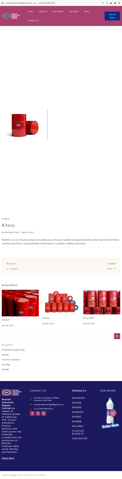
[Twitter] (107, 3)
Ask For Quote (112, 16)
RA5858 (111, 263)
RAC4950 (6, 364)
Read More (8, 457)
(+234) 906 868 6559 (46, 3)
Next (110, 268)
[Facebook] (103, 3)
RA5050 (76, 402)
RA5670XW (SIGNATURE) (13, 350)
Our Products (58, 11)
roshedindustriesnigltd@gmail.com (18, 3)
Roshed (14, 475)
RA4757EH (88, 317)
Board (86, 11)
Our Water (74, 11)
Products (6, 219)
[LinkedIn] (111, 3)
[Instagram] (119, 3)
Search (117, 336)
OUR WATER (79, 438)
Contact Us (33, 20)
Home (30, 11)
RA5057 (5, 355)
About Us (43, 11)
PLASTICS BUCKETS (11, 359)
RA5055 (76, 407)
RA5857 (46, 317)
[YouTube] (115, 3)
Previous (14, 268)
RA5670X (11, 263)
